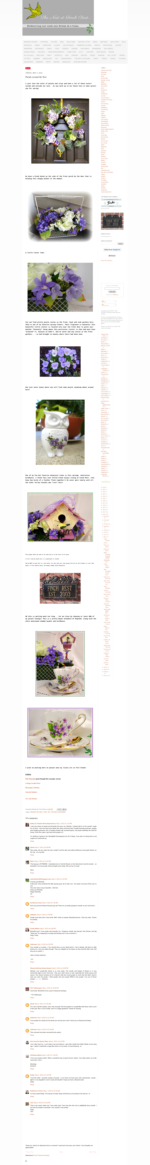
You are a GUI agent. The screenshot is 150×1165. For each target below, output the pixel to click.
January (106, 675)
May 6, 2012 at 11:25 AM (46, 1029)
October (106, 524)
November (106, 520)
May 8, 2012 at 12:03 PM (42, 1102)
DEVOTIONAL (107, 45)
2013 (104, 512)
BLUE (124, 42)
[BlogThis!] (60, 809)
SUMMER (36, 58)
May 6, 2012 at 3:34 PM (56, 1041)
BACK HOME (71, 42)
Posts (104, 301)
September (106, 526)
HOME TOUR (71, 52)
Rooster (105, 542)
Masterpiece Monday (32, 787)
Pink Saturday (30, 779)
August (106, 530)
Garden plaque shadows (106, 565)
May (105, 536)
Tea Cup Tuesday (31, 798)
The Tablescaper (36, 988)
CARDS (37, 45)
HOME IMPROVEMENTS (56, 52)
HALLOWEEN (108, 48)
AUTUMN (54, 42)
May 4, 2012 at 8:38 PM (43, 847)
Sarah (32, 1004)
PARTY (49, 55)
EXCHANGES (39, 48)
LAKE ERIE (89, 52)
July (105, 532)
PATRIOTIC (58, 55)
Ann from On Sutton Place (39, 1041)
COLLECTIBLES (68, 45)
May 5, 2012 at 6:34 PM (45, 944)
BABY (62, 42)
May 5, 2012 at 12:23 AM (43, 861)
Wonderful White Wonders (106, 655)
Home (61, 1152)
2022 (104, 491)
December (106, 516)
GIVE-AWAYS (85, 48)
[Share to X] (62, 809)
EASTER (118, 45)
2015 (104, 507)
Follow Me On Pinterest (106, 260)
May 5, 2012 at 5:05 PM (48, 928)
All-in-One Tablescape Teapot (107, 605)
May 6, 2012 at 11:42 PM (43, 1075)
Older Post (92, 1152)
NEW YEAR (40, 55)
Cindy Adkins (35, 928)
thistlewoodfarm (36, 1055)
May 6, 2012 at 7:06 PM (50, 1055)
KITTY (81, 52)
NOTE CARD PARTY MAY (107, 611)
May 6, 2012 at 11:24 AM (46, 1017)
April (105, 667)
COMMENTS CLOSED (84, 45)
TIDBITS (104, 58)
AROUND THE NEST (31, 42)
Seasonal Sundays (31, 792)
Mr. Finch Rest (28, 55)
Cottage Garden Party (32, 783)
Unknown (33, 944)
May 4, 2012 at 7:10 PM (64, 823)
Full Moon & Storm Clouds (107, 641)
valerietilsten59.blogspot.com (40, 879)
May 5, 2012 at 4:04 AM (59, 879)
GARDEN (74, 48)
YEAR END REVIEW (80, 62)
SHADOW (101, 55)
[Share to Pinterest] (66, 809)
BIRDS (95, 42)
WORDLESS (66, 62)
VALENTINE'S (28, 62)
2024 (104, 487)
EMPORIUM (28, 48)
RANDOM (75, 55)
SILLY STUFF (111, 55)
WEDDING (39, 62)
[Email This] (58, 809)
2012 (104, 514)
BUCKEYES (28, 45)
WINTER (56, 62)
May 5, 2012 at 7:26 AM (50, 903)
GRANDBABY (96, 48)
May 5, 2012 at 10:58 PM (60, 968)
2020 (104, 496)
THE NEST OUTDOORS (82, 58)
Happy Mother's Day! (106, 628)
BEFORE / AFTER (84, 42)
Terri (31, 1102)
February (106, 671)
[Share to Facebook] (64, 809)
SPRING (122, 55)
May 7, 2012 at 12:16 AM (52, 1091)
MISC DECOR (101, 52)
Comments (106, 305)
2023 (104, 489)
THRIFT (95, 58)
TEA (56, 58)
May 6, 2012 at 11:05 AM (43, 1004)
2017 (104, 503)
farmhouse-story (36, 903)
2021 (104, 494)
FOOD (57, 48)
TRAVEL (113, 58)
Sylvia (32, 847)
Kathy (32, 1075)
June (105, 534)
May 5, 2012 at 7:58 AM (45, 914)
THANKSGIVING (66, 58)
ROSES (92, 55)
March (105, 669)
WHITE (48, 62)
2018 (104, 500)
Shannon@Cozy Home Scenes (40, 968)
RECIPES (84, 55)
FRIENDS (65, 48)
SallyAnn (33, 914)
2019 (104, 498)
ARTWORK (44, 42)
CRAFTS (97, 45)
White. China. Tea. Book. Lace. (107, 582)
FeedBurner (115, 294)
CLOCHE (57, 45)
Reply (32, 841)
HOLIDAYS (41, 52)
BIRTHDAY (103, 42)
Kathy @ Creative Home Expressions (43, 823)
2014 (104, 509)
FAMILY (49, 48)
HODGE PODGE (29, 52)
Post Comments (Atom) (41, 1155)
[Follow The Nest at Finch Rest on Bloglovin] (112, 250)
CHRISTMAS (47, 45)
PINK (66, 55)
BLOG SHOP (115, 42)
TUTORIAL (122, 58)
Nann (32, 861)
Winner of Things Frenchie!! (107, 600)
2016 (104, 505)
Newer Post (29, 1152)
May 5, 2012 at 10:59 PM (50, 988)
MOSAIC (111, 52)
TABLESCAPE (47, 58)
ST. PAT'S (27, 58)
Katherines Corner (36, 1091)
